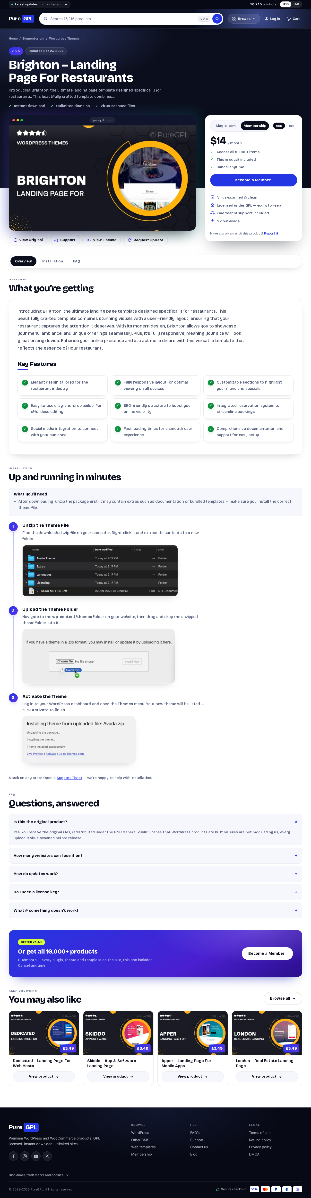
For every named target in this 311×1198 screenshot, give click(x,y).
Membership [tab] (255, 126)
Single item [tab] (226, 126)
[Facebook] (13, 1156)
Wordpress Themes (64, 38)
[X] (47, 1156)
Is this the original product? (40, 822)
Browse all (280, 998)
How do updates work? (36, 873)
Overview (23, 261)
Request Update (148, 240)
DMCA (254, 1154)
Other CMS (140, 1140)
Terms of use (259, 1133)
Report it (271, 233)
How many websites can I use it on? (48, 855)
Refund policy (260, 1140)
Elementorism (33, 38)
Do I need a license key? (36, 892)
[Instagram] (24, 1156)
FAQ (76, 261)
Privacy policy (260, 1147)
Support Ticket (69, 778)
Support (68, 240)
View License (104, 240)
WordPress (140, 1133)
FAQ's (195, 1133)
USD (286, 4)
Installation (52, 261)
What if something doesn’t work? (46, 910)
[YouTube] (36, 1156)
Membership (141, 1154)
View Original (31, 240)
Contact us (199, 1147)
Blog (194, 1154)
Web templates (143, 1147)
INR (296, 4)
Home (13, 38)
